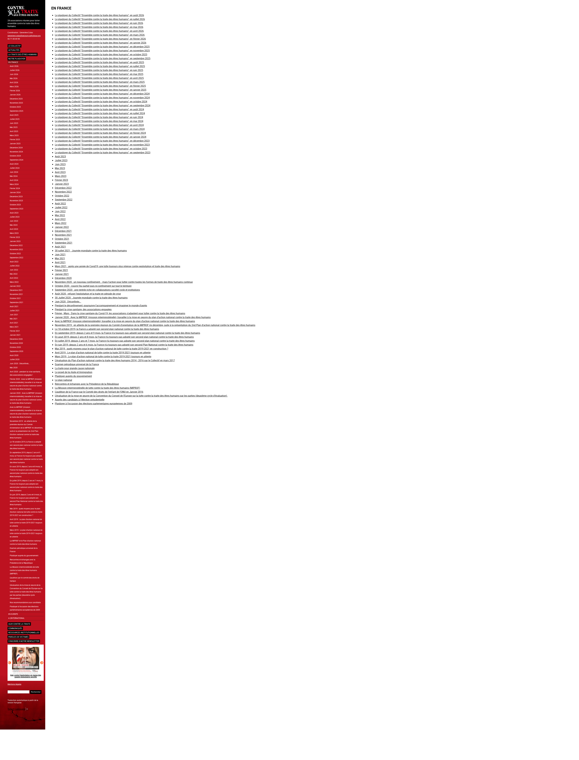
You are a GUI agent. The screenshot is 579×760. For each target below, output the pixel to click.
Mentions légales (14, 684)
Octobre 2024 (15, 156)
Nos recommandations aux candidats (25, 602)
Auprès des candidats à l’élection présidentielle (79, 399)
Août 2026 (14, 66)
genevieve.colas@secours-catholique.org (24, 35)
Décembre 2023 (16, 196)
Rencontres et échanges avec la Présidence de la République (22, 561)
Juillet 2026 (14, 70)
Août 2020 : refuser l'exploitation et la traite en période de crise (88, 293)
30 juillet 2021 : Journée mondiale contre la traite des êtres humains (91, 250)
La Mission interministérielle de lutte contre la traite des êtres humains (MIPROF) (24, 570)
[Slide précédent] (9, 662)
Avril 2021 (14, 323)
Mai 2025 (13, 127)
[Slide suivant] (41, 662)
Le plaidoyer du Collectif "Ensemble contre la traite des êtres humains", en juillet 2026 (100, 19)
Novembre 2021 (16, 294)
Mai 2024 (13, 176)
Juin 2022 (14, 270)
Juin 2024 (14, 172)
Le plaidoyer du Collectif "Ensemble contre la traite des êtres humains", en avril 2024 (99, 125)
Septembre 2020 (16, 351)
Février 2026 (15, 90)
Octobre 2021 (15, 298)
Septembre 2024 (16, 160)
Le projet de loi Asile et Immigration (73, 372)
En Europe (13, 614)
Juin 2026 (14, 74)
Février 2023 (15, 237)
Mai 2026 (13, 78)
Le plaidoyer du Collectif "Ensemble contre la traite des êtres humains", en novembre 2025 (102, 50)
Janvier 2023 (15, 241)
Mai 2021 (13, 319)
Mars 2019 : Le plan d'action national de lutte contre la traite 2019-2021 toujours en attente (26, 533)
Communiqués (15, 628)
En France (13, 62)
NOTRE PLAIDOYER (16, 58)
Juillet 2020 (14, 359)
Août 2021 (14, 306)
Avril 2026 (14, 82)
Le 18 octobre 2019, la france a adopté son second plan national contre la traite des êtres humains (26, 445)
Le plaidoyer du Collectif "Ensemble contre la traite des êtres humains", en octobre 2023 (101, 148)
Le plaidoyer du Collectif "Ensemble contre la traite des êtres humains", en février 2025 (100, 85)
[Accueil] (26, 11)
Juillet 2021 (14, 310)
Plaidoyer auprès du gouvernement (24, 555)
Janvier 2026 (15, 95)
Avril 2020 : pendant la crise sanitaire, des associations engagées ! (25, 373)
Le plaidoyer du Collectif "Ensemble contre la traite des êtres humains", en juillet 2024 (100, 113)
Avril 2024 (14, 180)
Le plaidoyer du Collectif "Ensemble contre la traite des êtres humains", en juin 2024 (99, 117)
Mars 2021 (14, 327)
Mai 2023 (13, 225)
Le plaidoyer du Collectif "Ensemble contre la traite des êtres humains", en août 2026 (99, 15)
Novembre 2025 (16, 103)
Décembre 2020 (16, 339)
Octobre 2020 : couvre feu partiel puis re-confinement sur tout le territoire (93, 286)
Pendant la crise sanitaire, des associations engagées (83, 309)
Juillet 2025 (14, 119)
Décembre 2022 (16, 245)
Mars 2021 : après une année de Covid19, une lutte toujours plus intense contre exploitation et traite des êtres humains (117, 266)
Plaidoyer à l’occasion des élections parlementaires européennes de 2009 (25, 608)
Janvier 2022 (15, 286)
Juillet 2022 (14, 266)
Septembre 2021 (16, 302)
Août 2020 (14, 355)
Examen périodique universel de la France (24, 550)
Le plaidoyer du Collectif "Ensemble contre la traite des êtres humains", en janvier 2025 (100, 89)
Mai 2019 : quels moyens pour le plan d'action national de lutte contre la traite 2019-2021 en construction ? (26, 511)
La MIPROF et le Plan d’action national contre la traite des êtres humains (25, 542)
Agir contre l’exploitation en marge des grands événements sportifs (25, 676)
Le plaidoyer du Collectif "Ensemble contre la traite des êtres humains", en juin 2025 (99, 70)
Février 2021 (15, 331)
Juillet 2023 (14, 217)
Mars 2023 (14, 233)
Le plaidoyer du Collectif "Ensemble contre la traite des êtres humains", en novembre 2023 (102, 144)
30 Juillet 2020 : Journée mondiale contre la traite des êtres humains (91, 297)
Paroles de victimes (18, 637)
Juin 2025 (14, 123)
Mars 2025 (14, 135)
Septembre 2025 (16, 111)
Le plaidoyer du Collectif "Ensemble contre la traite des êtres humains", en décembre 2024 (102, 93)
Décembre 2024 (16, 147)
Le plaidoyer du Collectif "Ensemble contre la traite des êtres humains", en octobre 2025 (101, 54)
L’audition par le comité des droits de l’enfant (24, 579)
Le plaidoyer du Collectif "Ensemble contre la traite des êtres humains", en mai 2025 (99, 74)
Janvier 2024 (15, 192)
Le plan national (63, 380)
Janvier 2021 (15, 335)
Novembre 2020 (16, 343)
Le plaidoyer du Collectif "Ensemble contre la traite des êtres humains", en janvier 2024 (100, 136)
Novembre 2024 (16, 152)
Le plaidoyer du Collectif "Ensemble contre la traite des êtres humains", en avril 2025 (99, 78)
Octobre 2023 (15, 205)
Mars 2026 (14, 86)
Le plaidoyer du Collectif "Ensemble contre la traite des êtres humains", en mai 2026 (99, 27)
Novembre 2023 (16, 200)
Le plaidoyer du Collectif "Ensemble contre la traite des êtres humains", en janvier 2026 (100, 42)
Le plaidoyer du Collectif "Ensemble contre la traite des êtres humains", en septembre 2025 (102, 58)
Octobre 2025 (15, 107)
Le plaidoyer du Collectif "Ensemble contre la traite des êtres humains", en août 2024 (99, 109)
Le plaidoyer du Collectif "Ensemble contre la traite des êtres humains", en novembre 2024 (102, 97)
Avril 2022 (14, 278)
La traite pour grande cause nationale (75, 368)
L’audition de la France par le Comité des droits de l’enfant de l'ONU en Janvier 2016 (99, 391)
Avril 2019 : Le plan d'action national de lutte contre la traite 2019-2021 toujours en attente (26, 522)
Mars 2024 (14, 184)
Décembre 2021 (16, 290)
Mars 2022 (14, 282)
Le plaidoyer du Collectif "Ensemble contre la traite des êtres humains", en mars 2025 (100, 82)
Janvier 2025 (15, 143)
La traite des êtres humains (22, 54)
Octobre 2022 (15, 253)
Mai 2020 (13, 367)
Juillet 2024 (14, 168)
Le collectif (14, 46)
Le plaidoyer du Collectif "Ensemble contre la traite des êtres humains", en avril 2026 (99, 31)
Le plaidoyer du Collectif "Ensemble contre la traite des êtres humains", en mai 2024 (99, 121)
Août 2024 (14, 164)
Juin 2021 (14, 314)
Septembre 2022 (16, 257)
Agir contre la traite (19, 624)
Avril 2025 (14, 131)
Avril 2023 (14, 229)
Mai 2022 (13, 274)
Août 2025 (14, 115)
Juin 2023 (14, 221)
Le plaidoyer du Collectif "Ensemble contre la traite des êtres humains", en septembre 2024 (102, 105)
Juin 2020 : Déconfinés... (20, 363)
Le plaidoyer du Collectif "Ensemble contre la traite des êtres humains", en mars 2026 (100, 35)
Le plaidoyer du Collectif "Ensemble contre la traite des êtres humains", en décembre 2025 (102, 46)
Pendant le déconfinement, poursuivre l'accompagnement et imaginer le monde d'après (101, 305)
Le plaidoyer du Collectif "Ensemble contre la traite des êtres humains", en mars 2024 (100, 129)
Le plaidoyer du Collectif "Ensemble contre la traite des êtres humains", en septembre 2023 (102, 152)
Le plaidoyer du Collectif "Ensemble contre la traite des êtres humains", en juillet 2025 (100, 66)
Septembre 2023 (16, 209)
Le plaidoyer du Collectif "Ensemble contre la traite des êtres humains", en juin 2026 (99, 23)
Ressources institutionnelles (23, 632)
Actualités (13, 50)
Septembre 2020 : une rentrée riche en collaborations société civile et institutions (97, 289)
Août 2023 (14, 213)
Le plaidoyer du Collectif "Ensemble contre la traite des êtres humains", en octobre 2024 (101, 101)
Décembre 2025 (16, 99)
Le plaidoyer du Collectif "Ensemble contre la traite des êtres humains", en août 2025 (99, 62)
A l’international (16, 618)
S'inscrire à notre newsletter (23, 641)
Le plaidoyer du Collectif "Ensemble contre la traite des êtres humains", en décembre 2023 (102, 140)
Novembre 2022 (16, 249)
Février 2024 (15, 188)
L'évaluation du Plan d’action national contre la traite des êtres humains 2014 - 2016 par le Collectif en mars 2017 (115, 360)
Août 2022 (14, 262)
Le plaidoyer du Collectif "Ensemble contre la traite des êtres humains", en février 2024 (100, 133)
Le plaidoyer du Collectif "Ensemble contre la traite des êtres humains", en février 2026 (100, 38)
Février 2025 (15, 139)
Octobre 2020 (15, 347)
